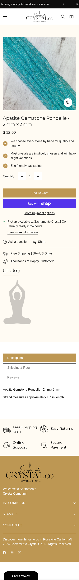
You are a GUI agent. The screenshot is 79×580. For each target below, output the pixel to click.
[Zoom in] (68, 102)
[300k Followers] (4, 552)
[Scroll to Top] (72, 559)
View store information (22, 232)
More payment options (40, 213)
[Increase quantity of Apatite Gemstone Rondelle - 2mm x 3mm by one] (38, 176)
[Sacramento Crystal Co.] (39, 16)
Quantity (8, 176)
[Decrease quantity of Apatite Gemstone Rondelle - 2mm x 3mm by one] (22, 176)
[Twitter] (19, 552)
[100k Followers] (12, 552)
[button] (71, 16)
